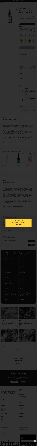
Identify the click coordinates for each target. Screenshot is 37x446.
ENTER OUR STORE (18, 224)
